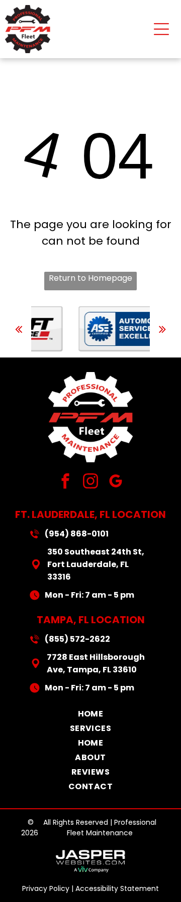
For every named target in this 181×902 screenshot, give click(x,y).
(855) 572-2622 (77, 639)
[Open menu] (161, 29)
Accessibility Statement (117, 888)
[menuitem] (90, 713)
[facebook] (65, 482)
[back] (18, 329)
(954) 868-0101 (77, 533)
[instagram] (90, 482)
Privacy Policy (45, 888)
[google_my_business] (116, 482)
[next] (162, 329)
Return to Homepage (90, 278)
